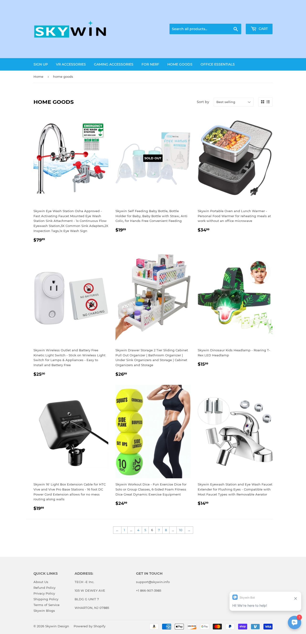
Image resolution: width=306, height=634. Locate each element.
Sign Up (40, 64)
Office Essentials (218, 64)
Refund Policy (44, 588)
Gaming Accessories (113, 64)
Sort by (203, 102)
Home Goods (179, 64)
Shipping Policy (45, 599)
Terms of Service (46, 605)
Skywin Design (57, 626)
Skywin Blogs (44, 610)
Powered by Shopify (89, 626)
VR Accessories (71, 64)
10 (180, 530)
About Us (40, 582)
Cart (263, 29)
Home (38, 76)
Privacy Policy (44, 593)
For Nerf (150, 64)
